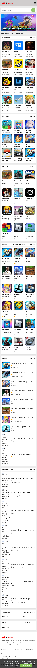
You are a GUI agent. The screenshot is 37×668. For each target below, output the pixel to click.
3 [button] (30, 28)
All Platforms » (30, 623)
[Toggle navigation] (35, 3)
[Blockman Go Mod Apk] (18, 22)
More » (32, 37)
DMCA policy (5, 658)
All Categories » (29, 612)
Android (7, 627)
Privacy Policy (5, 656)
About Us (4, 654)
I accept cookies (26, 666)
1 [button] (27, 28)
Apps (23, 616)
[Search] (33, 10)
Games (6, 616)
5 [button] (33, 28)
